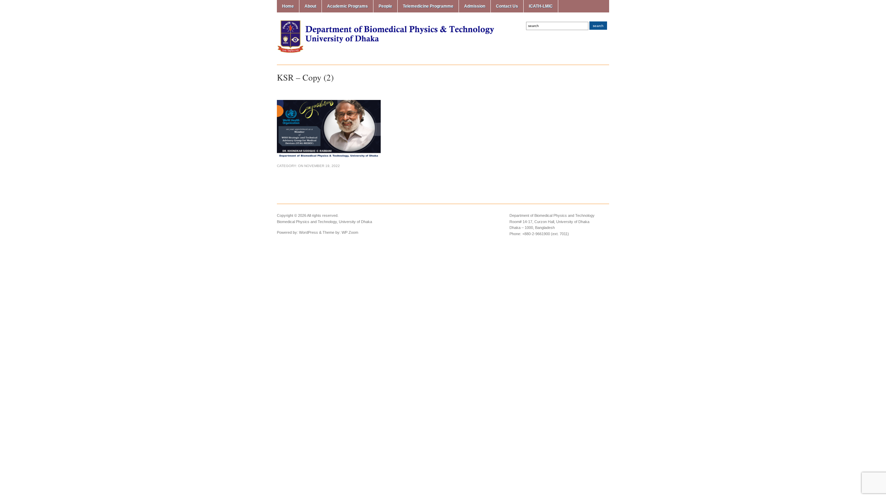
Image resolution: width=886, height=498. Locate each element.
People (385, 6)
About (310, 6)
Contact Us (507, 6)
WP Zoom (350, 232)
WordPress (308, 232)
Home (288, 6)
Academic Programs (347, 6)
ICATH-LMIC (541, 6)
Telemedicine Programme (428, 6)
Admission (474, 6)
